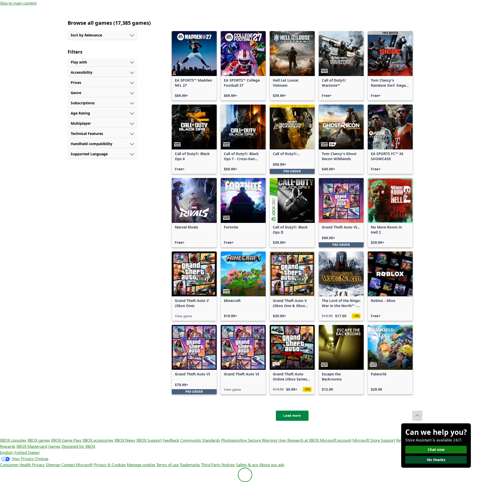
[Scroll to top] (417, 416)
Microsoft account (335, 440)
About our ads (271, 464)
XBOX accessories (97, 440)
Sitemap (53, 464)
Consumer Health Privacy (22, 464)
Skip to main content (18, 3)
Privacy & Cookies (110, 464)
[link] (194, 65)
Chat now (436, 449)
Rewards (7, 446)
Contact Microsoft (77, 464)
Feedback (171, 440)
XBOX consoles (13, 440)
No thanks (436, 459)
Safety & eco (247, 464)
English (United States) (20, 452)
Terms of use (167, 464)
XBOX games (38, 440)
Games (54, 446)
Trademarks (190, 464)
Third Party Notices (218, 464)
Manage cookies (141, 464)
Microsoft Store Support (373, 440)
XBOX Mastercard (31, 446)
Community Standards (200, 440)
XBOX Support (149, 440)
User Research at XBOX (299, 440)
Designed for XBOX (78, 446)
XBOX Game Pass (66, 440)
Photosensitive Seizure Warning (249, 440)
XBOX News (124, 440)
